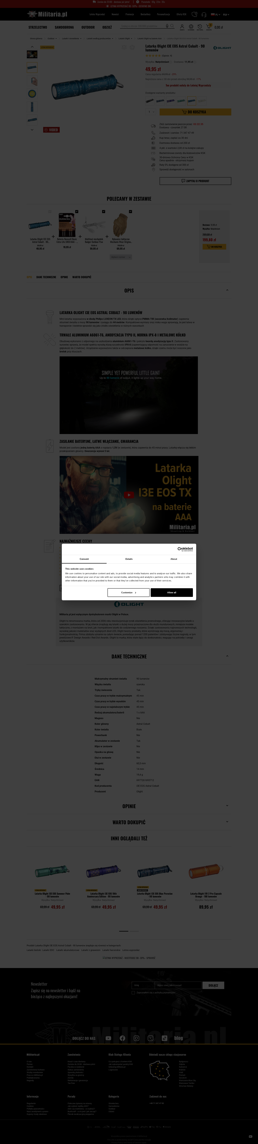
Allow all (171, 592)
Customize (126, 592)
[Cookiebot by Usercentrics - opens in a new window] (180, 549)
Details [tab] (129, 559)
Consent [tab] (84, 559)
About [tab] (174, 559)
